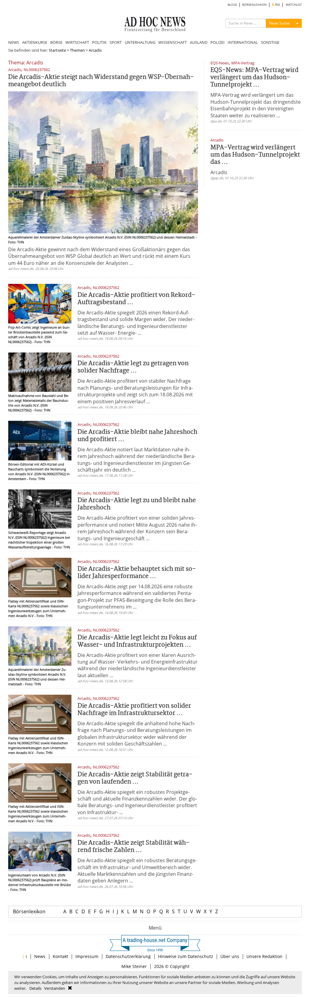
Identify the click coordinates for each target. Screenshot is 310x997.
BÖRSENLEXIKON (254, 5)
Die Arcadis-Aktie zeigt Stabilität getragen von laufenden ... (135, 778)
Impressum (86, 956)
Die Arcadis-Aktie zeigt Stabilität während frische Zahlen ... (134, 846)
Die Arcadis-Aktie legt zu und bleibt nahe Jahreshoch (137, 504)
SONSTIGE (270, 42)
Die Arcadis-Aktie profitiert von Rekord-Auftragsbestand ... (136, 298)
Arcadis (218, 172)
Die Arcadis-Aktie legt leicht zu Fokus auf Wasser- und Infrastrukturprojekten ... (137, 641)
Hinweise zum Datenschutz (185, 956)
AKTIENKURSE (34, 42)
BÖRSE (56, 42)
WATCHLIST (294, 5)
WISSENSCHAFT (172, 42)
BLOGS (232, 5)
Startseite (57, 50)
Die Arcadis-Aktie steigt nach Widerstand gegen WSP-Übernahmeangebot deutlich (101, 80)
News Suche (279, 23)
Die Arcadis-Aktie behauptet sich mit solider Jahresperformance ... (137, 572)
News (39, 956)
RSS (277, 5)
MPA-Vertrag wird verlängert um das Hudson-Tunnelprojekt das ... (255, 155)
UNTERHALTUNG (140, 42)
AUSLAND (198, 42)
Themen (77, 50)
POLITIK (99, 42)
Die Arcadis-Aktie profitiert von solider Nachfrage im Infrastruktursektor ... (134, 709)
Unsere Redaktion (264, 956)
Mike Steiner (134, 966)
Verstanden (54, 988)
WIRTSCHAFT (77, 42)
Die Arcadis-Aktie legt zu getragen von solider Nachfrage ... (133, 367)
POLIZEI (217, 42)
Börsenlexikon (29, 911)
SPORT (116, 42)
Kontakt (60, 956)
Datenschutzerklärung (128, 956)
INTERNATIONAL (243, 42)
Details (35, 988)
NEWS (13, 42)
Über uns (229, 956)
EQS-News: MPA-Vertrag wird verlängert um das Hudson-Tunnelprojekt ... (254, 77)
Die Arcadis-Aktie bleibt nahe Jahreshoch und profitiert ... (137, 435)
